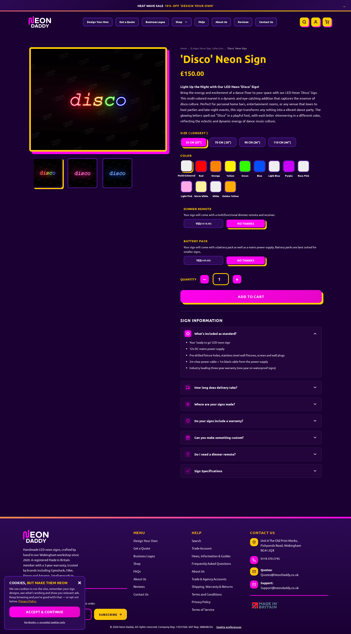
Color (186, 155)
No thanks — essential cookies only (44, 622)
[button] (251, 333)
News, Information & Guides (211, 556)
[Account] (315, 22)
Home (183, 48)
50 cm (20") (194, 142)
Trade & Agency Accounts (209, 579)
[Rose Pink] (303, 166)
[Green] (245, 166)
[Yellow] (230, 166)
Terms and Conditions (207, 594)
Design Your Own (98, 22)
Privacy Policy (201, 602)
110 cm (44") (282, 142)
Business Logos (155, 22)
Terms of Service (203, 609)
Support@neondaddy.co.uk (280, 588)
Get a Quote (127, 22)
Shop (179, 22)
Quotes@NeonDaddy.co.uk (280, 575)
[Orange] (216, 166)
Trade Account (202, 548)
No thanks (245, 223)
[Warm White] (201, 187)
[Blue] (260, 166)
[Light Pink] (186, 187)
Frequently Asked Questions (211, 563)
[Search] (304, 22)
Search (196, 541)
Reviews (243, 22)
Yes (203, 223)
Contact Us (266, 22)
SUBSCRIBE (108, 614)
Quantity (188, 279)
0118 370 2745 (270, 558)
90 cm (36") (252, 142)
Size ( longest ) (194, 133)
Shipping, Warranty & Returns (212, 586)
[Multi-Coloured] (186, 166)
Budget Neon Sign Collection (207, 48)
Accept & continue (44, 612)
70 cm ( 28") (223, 142)
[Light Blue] (274, 166)
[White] (216, 187)
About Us (221, 22)
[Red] (201, 166)
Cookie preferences (228, 627)
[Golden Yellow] (230, 187)
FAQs (201, 22)
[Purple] (289, 166)
